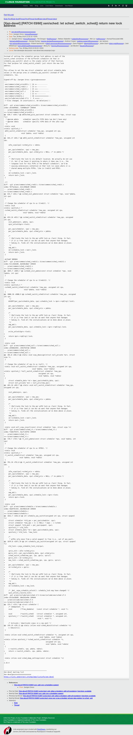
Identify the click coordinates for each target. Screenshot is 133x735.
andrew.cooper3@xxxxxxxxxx (87, 41)
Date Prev (7, 19)
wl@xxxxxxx (101, 39)
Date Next (15, 19)
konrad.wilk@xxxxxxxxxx (18, 41)
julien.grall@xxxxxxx (116, 43)
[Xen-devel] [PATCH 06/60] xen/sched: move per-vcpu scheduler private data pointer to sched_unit (56, 698)
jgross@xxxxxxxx (31, 34)
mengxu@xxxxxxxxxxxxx (60, 46)
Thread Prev (24, 19)
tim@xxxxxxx (51, 39)
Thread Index (51, 19)
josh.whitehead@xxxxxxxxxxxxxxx (30, 46)
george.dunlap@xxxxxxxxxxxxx (52, 41)
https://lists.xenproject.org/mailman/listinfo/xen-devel (29, 677)
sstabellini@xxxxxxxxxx (80, 39)
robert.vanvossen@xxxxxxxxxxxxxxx (58, 43)
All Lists (10, 15)
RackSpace (41, 729)
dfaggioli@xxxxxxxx (91, 43)
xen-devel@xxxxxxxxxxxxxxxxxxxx (23, 32)
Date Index (42, 19)
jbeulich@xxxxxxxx (86, 46)
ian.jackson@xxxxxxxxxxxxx (20, 43)
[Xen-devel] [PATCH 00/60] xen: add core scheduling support (36, 685)
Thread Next (33, 19)
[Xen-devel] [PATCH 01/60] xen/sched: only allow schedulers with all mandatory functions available (55, 691)
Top (5, 15)
